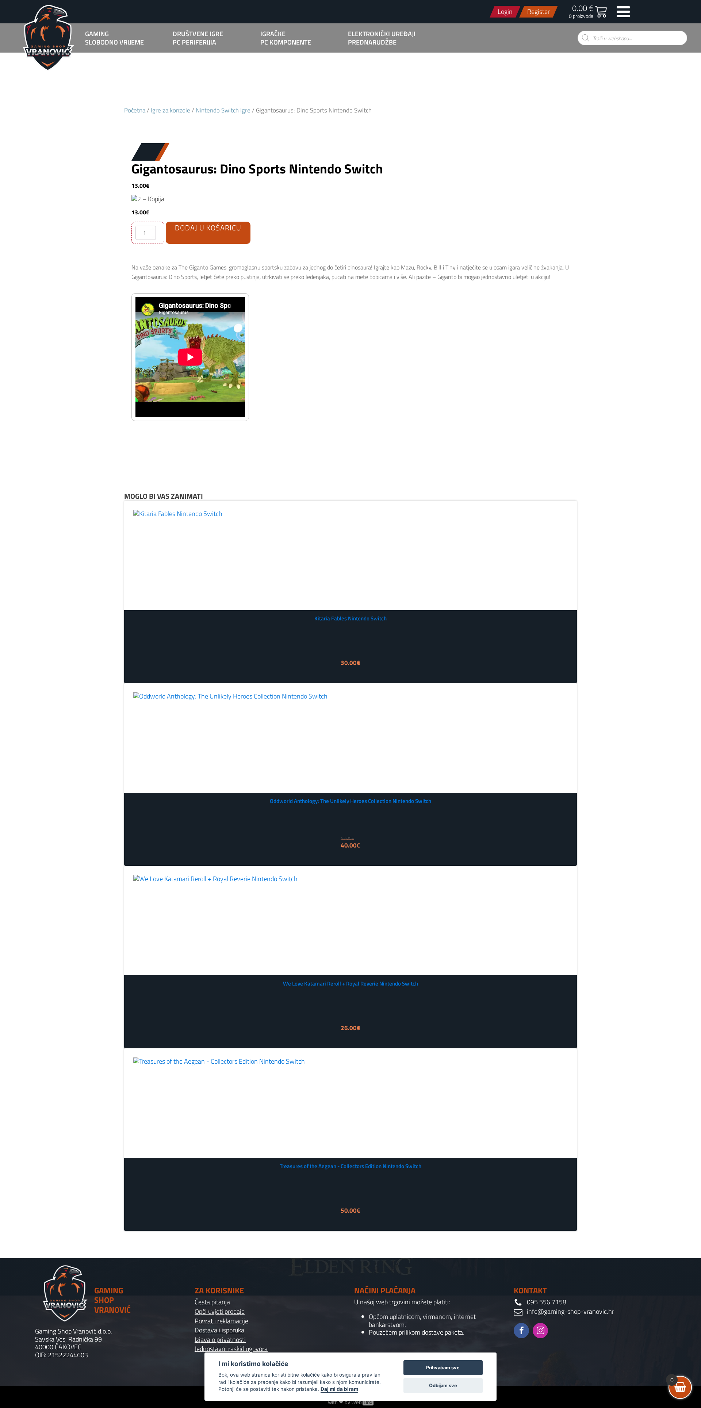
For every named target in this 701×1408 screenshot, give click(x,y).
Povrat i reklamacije (221, 1321)
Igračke (273, 34)
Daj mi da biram (339, 1389)
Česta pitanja (212, 1302)
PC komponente (285, 42)
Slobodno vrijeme (114, 42)
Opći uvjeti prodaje (220, 1312)
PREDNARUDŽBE (372, 42)
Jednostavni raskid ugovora (231, 1349)
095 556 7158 (546, 1302)
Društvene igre (198, 34)
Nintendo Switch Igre (223, 110)
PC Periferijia (194, 42)
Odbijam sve (443, 1385)
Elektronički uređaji (381, 34)
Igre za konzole (170, 110)
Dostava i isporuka (219, 1330)
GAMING (97, 34)
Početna (134, 110)
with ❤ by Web (350, 1402)
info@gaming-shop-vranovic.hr (570, 1312)
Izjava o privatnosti (220, 1340)
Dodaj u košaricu (208, 227)
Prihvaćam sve (443, 1367)
